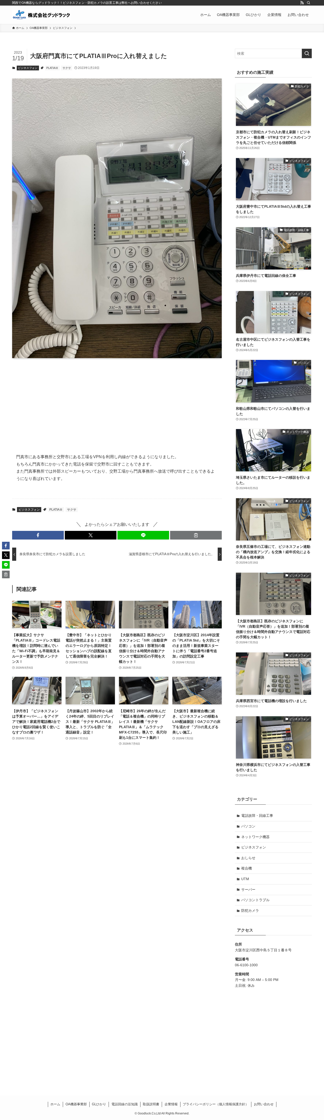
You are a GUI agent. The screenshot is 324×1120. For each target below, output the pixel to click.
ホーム (55, 1104)
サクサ (67, 67)
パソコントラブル (255, 900)
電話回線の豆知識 (124, 1104)
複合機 (246, 868)
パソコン (248, 826)
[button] (38, 535)
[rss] (302, 3)
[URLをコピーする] (196, 535)
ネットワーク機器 (255, 837)
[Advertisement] (117, 401)
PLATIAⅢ (52, 67)
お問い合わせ (264, 1104)
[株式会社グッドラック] (41, 15)
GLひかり (99, 1104)
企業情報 (171, 1104)
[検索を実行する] (307, 53)
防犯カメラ (250, 911)
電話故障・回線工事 (257, 816)
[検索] (308, 3)
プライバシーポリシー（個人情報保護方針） (216, 1104)
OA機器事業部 (76, 1104)
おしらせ (248, 858)
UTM (245, 879)
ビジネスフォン (27, 67)
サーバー (248, 889)
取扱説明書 (151, 1104)
